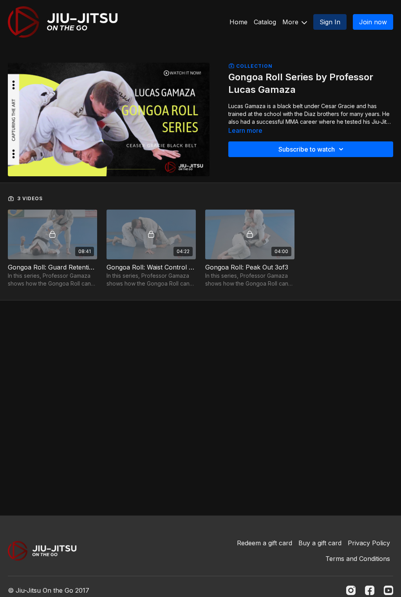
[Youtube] (388, 590)
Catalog (265, 22)
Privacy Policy (369, 543)
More (291, 22)
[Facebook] (369, 590)
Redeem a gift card (264, 543)
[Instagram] (351, 590)
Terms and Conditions (357, 559)
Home (238, 22)
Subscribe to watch (306, 149)
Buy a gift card (319, 543)
